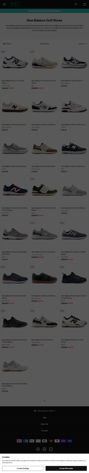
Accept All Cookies (66, 468)
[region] (44, 463)
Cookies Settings (23, 468)
